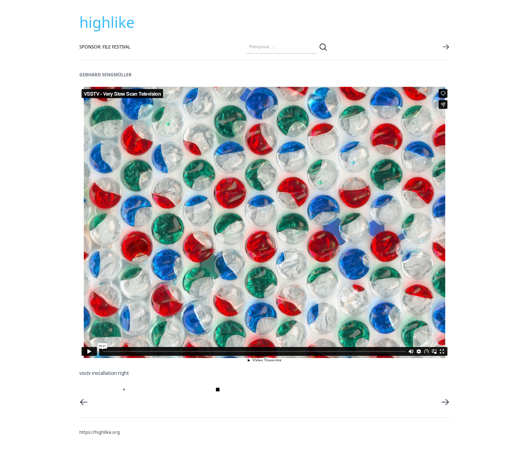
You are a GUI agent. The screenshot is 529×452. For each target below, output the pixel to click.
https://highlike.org (99, 432)
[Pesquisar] (323, 47)
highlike (106, 22)
